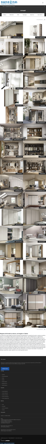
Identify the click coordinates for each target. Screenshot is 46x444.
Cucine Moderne (5, 391)
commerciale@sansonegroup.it (6, 420)
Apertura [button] (32, 14)
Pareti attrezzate (5, 376)
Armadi (13, 6)
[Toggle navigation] (42, 3)
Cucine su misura (5, 394)
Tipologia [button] (25, 14)
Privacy (1, 443)
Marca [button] (4, 14)
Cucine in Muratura (5, 396)
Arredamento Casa (8, 6)
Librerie (3, 374)
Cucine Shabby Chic (5, 398)
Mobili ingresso (4, 385)
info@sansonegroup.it (4, 419)
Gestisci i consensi (11, 443)
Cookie (5, 443)
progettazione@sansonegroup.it (6, 421)
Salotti (3, 379)
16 (44, 19)
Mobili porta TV (4, 383)
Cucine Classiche (5, 393)
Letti (3, 404)
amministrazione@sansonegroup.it (15, 419)
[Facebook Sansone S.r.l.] (1, 439)
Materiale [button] (12, 14)
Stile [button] (18, 14)
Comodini (3, 406)
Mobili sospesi (4, 381)
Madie (3, 378)
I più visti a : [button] (40, 14)
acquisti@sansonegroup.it (5, 422)
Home (4, 6)
